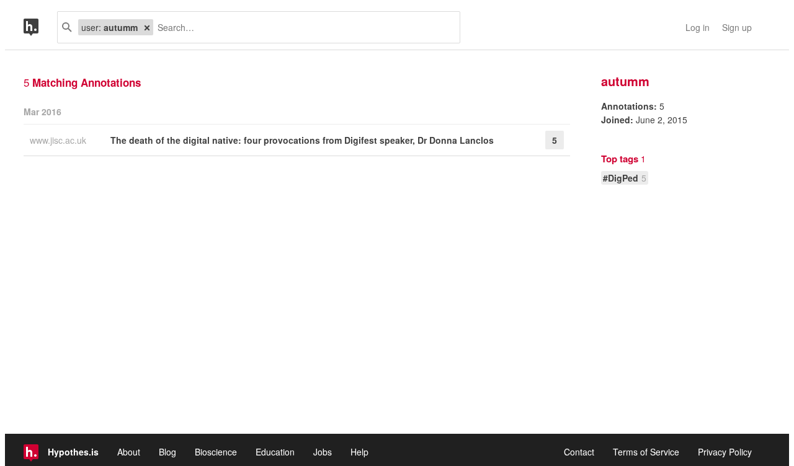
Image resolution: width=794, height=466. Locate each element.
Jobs (322, 452)
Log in (697, 27)
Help (359, 452)
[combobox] (301, 27)
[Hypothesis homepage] (40, 27)
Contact (579, 452)
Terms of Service (646, 452)
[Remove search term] (147, 27)
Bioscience (216, 452)
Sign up (737, 27)
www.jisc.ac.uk (59, 140)
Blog (167, 452)
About (128, 452)
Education (275, 452)
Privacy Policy (725, 452)
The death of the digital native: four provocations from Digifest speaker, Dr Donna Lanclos (302, 140)
